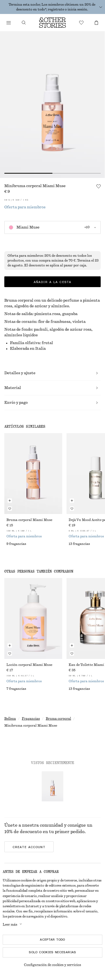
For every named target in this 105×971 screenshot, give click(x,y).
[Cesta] (96, 22)
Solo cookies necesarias (52, 952)
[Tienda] (8, 22)
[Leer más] (101, 7)
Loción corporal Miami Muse (29, 664)
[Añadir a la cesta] (10, 500)
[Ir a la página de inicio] (52, 22)
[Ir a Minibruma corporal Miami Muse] (52, 786)
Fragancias (31, 718)
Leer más (10, 924)
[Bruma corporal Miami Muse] (33, 473)
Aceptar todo (52, 939)
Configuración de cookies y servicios (52, 964)
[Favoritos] (81, 22)
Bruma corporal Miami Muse (29, 520)
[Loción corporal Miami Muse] (33, 618)
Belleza (10, 718)
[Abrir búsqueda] (23, 22)
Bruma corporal (58, 718)
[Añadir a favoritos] (98, 186)
